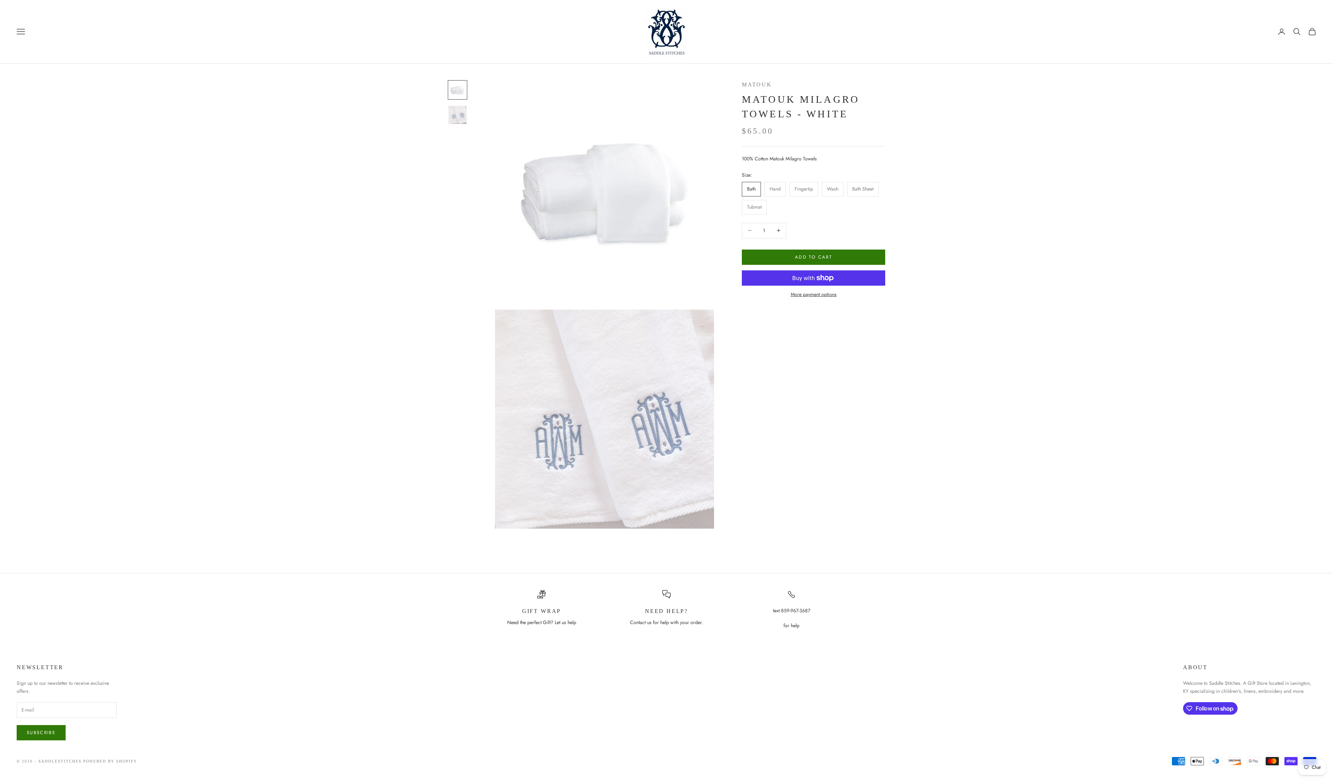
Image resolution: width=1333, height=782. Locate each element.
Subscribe (41, 732)
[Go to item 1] (457, 90)
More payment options (814, 294)
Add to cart (813, 257)
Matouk (757, 84)
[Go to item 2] (457, 115)
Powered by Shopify (110, 761)
